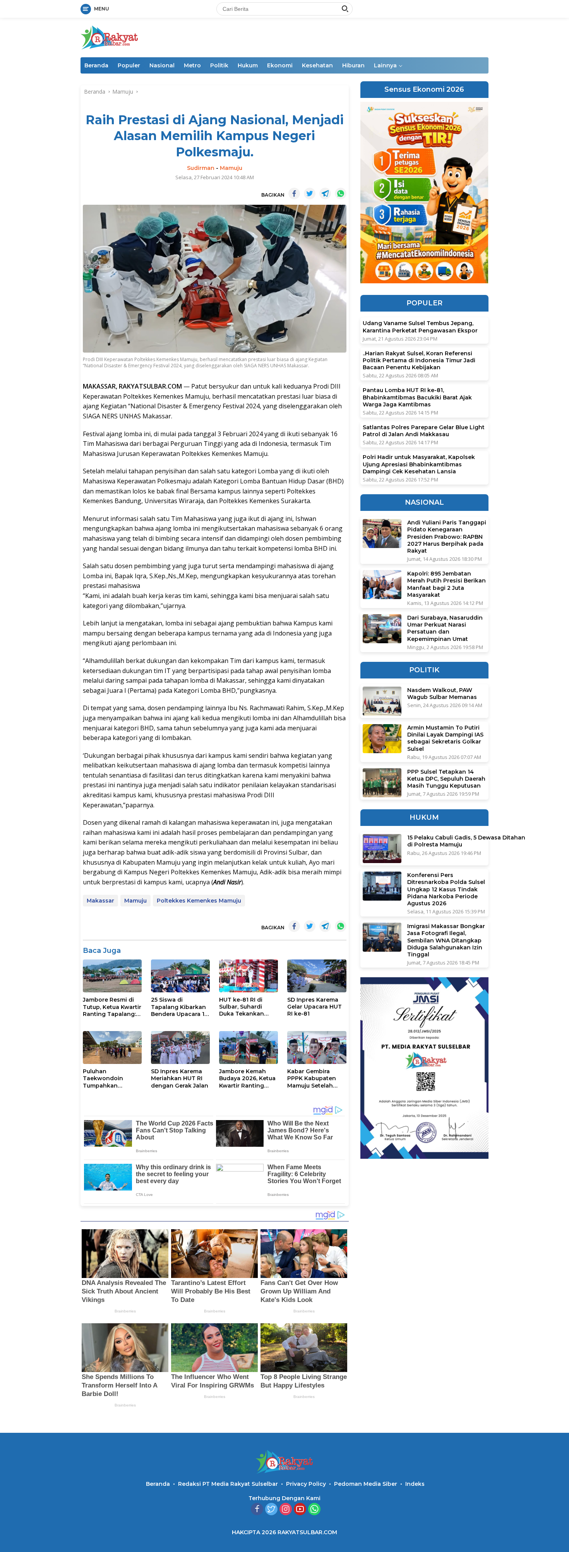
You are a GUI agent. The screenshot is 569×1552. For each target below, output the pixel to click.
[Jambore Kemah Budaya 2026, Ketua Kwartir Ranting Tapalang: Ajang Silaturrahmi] (248, 1047)
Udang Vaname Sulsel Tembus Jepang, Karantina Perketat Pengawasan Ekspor (420, 327)
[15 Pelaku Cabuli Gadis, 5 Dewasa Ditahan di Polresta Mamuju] (382, 848)
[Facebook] (257, 1509)
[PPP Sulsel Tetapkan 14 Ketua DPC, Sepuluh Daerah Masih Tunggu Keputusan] (382, 782)
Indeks (415, 1483)
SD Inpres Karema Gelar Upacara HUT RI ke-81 (314, 1006)
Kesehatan (317, 65)
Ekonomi (280, 65)
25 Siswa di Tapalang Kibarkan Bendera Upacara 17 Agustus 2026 (179, 1007)
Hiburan (353, 65)
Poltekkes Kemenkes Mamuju (199, 900)
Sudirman (200, 167)
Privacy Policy (306, 1483)
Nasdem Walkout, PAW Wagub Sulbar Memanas (442, 694)
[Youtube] (300, 1509)
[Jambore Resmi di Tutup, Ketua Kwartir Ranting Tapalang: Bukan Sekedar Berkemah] (112, 976)
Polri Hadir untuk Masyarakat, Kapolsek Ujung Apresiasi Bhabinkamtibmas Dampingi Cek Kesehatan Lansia (419, 464)
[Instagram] (285, 1509)
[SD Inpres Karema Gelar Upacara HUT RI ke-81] (316, 975)
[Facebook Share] (294, 193)
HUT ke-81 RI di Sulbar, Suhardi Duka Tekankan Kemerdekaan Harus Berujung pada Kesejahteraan (248, 1007)
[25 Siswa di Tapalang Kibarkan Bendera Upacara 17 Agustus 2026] (180, 976)
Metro (192, 65)
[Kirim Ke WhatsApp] (340, 193)
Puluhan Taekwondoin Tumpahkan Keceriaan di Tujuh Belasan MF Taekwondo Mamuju (112, 1078)
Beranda (96, 65)
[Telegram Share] (325, 193)
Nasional (162, 65)
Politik (219, 65)
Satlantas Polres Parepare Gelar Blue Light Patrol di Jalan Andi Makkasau (424, 431)
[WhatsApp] (314, 1509)
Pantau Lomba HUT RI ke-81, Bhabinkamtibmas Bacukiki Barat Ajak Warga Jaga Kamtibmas (417, 397)
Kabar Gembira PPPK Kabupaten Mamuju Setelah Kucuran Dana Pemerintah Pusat (313, 1078)
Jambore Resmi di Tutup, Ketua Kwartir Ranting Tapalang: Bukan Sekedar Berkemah (112, 1007)
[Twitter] (271, 1509)
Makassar (100, 900)
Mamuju (231, 167)
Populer (129, 65)
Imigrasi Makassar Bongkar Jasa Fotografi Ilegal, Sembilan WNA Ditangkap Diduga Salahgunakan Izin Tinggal (446, 940)
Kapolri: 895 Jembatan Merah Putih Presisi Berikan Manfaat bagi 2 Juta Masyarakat (446, 584)
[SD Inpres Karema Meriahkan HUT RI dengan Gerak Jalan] (180, 1047)
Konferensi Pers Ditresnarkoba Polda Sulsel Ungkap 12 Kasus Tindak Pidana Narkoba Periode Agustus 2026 (446, 889)
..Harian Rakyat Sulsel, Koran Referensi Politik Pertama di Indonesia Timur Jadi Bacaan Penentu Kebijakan (419, 360)
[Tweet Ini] (309, 193)
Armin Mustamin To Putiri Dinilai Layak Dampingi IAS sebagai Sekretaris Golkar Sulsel (445, 738)
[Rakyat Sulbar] (110, 37)
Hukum (248, 65)
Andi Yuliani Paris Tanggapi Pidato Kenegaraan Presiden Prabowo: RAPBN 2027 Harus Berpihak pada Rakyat (446, 536)
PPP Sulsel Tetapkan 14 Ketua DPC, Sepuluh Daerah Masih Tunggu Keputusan (446, 778)
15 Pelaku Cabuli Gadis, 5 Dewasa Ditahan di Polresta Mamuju (466, 841)
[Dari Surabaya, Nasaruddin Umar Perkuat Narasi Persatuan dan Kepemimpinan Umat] (382, 628)
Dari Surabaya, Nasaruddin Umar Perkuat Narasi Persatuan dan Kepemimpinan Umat (445, 628)
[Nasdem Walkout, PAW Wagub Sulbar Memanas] (382, 701)
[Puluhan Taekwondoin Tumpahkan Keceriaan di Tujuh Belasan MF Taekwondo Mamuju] (112, 1047)
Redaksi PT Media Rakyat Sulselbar (228, 1483)
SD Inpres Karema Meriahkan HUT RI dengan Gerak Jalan (179, 1078)
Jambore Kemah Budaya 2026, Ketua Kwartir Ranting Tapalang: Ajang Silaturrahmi (247, 1078)
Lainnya (385, 65)
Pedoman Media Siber (365, 1483)
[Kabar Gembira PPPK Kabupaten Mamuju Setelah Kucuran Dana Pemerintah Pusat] (316, 1047)
